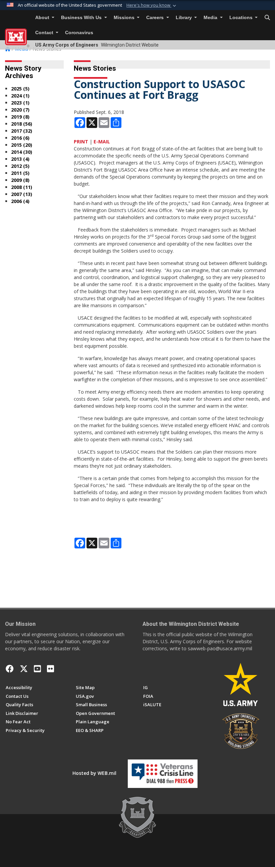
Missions (125, 17)
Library (184, 17)
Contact (45, 32)
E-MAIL (102, 141)
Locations (241, 17)
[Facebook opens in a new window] (10, 669)
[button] (151, 5)
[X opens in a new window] (24, 669)
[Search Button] (267, 17)
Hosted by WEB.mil (94, 773)
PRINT (81, 141)
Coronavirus (79, 32)
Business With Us (82, 17)
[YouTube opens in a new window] (37, 669)
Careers (155, 17)
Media (211, 17)
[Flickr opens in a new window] (50, 669)
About (43, 17)
